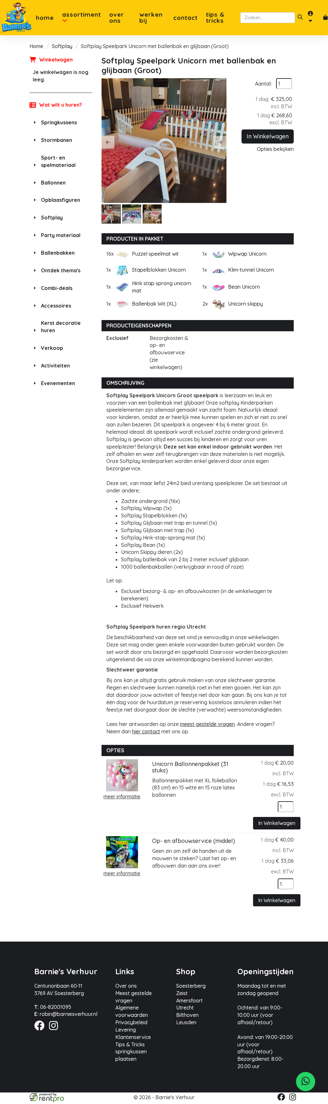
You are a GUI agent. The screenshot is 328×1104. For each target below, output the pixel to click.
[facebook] (41, 1031)
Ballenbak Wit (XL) (154, 304)
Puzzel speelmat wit (155, 254)
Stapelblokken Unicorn (159, 270)
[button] (108, 142)
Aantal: (263, 83)
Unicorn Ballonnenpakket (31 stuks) (190, 767)
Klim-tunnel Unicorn (251, 270)
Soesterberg (191, 986)
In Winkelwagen (268, 136)
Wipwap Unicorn (247, 254)
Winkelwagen (56, 59)
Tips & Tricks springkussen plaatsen (131, 1051)
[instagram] (55, 1031)
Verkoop (52, 348)
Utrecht (185, 1007)
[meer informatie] (122, 774)
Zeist (182, 993)
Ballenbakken (58, 253)
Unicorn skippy (245, 304)
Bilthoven (187, 1015)
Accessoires (56, 305)
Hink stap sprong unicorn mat (161, 287)
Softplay (62, 46)
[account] (313, 18)
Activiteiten (55, 365)
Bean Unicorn (244, 287)
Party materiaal (60, 235)
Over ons (116, 18)
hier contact (146, 731)
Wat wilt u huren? (60, 105)
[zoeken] (300, 17)
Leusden (186, 1022)
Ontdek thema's (60, 270)
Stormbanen (56, 140)
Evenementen (58, 383)
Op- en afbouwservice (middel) (193, 840)
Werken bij (151, 18)
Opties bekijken (275, 149)
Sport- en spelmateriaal (58, 161)
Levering (125, 1029)
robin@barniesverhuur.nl (65, 1014)
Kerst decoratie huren (61, 327)
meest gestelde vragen (207, 724)
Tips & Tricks (215, 18)
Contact (185, 18)
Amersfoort (189, 1000)
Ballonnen (53, 182)
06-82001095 (52, 1007)
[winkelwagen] (325, 17)
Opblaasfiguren (60, 200)
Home (45, 18)
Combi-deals (56, 288)
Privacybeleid (131, 1022)
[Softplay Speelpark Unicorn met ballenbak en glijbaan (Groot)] (164, 140)
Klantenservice (133, 1037)
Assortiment (81, 15)
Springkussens (59, 122)
